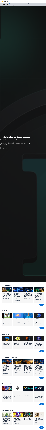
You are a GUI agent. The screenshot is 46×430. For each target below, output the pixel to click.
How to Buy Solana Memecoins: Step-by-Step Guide (17, 420)
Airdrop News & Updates (27, 3)
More (41, 304)
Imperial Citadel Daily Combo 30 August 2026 (6, 343)
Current (34, 3)
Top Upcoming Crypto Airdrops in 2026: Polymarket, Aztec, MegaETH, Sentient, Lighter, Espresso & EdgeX (7, 395)
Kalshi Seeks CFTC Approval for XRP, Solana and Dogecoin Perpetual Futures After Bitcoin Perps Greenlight (39, 368)
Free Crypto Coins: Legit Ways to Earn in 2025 (39, 419)
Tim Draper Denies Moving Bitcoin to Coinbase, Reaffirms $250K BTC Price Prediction (6, 368)
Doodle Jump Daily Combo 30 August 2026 (17, 343)
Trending (19, 3)
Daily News (39, 3)
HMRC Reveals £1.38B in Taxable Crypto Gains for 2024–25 (7, 295)
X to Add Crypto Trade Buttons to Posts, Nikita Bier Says (28, 295)
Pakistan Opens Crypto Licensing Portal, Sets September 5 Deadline (38, 295)
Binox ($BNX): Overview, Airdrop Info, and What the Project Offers (28, 393)
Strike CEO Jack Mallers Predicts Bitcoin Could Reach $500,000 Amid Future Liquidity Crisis (17, 368)
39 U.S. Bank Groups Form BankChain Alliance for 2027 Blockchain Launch (17, 296)
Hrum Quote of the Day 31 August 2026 (18, 320)
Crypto (14, 3)
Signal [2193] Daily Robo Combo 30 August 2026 (28, 343)
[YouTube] (7, 4)
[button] (15, 3)
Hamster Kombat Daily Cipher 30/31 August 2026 (28, 320)
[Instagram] (3, 4)
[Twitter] (4, 4)
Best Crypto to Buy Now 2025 (27, 419)
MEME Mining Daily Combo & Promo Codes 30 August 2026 (38, 320)
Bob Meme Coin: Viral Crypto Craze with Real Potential (6, 420)
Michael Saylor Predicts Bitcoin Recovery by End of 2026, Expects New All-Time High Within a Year (28, 368)
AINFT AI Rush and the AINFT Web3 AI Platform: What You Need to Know (18, 394)
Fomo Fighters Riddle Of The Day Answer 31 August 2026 (7, 320)
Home (10, 3)
